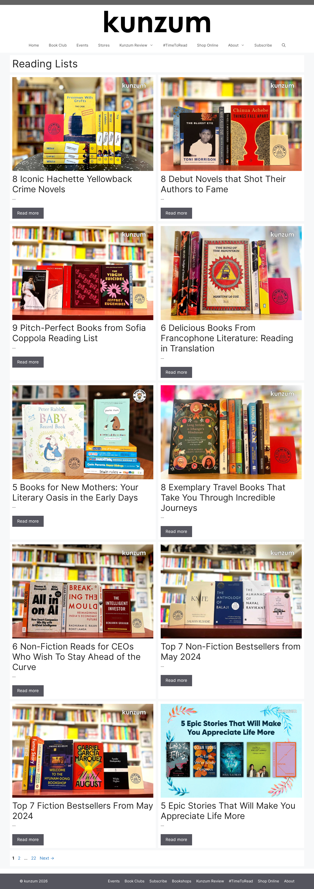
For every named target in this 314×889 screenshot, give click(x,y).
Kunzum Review (133, 45)
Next (47, 858)
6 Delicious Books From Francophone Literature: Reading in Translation (227, 338)
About (233, 45)
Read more (28, 213)
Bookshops (181, 881)
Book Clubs (134, 881)
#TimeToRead (175, 45)
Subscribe (263, 45)
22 (34, 858)
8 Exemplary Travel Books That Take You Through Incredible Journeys (223, 497)
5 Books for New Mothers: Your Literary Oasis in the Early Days (75, 492)
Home (34, 45)
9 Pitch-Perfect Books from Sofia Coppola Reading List (79, 333)
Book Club (58, 45)
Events (82, 45)
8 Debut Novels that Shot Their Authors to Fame (223, 184)
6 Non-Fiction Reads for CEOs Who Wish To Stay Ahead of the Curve (76, 656)
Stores (104, 45)
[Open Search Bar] (283, 45)
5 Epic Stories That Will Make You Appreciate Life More (228, 810)
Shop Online (207, 45)
